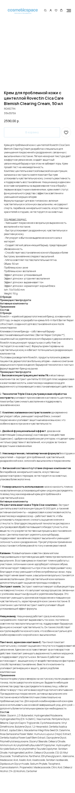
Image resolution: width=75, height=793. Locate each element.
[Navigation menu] (69, 10)
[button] (45, 10)
